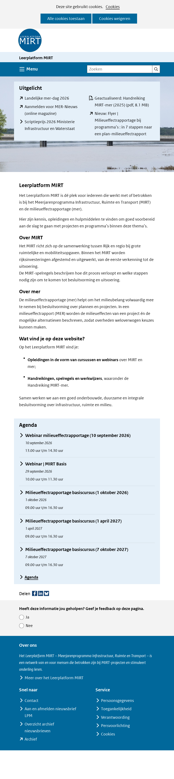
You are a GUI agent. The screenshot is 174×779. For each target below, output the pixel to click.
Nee (29, 625)
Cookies (113, 6)
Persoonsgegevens (117, 700)
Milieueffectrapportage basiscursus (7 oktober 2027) (76, 549)
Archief (31, 739)
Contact (31, 700)
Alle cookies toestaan (66, 18)
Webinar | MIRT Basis (45, 464)
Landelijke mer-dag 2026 (47, 98)
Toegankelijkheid (116, 708)
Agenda (31, 577)
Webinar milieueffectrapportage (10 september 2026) (77, 435)
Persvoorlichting (115, 725)
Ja (27, 617)
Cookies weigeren (114, 18)
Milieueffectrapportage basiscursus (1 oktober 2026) (76, 492)
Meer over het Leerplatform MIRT (54, 677)
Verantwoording (115, 717)
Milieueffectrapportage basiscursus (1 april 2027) (73, 521)
